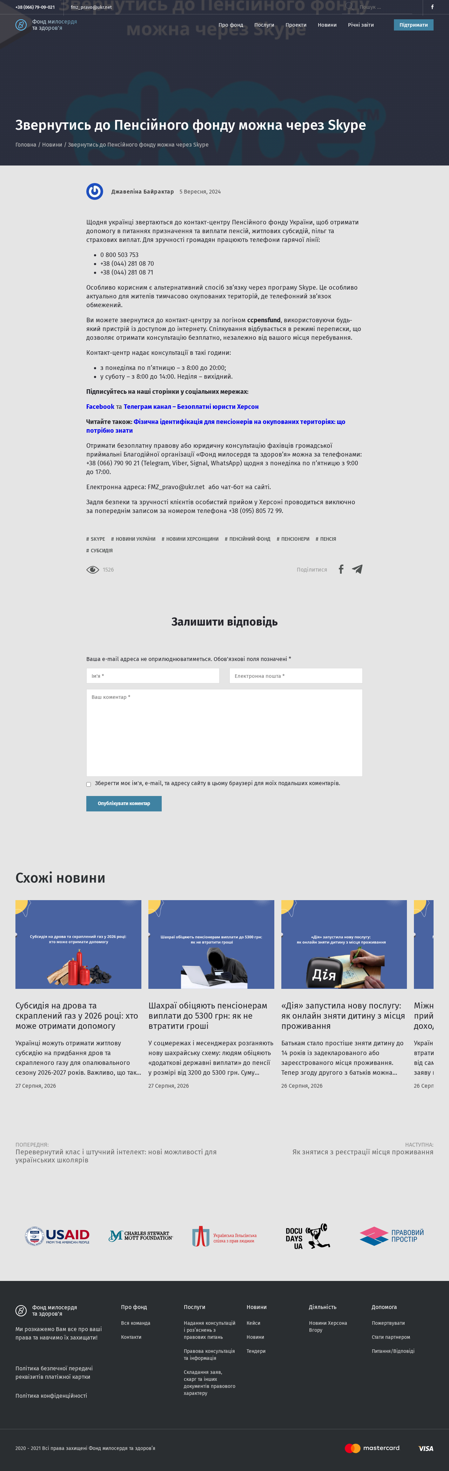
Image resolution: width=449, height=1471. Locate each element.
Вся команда (135, 1323)
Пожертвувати (388, 1323)
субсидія (102, 551)
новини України (135, 539)
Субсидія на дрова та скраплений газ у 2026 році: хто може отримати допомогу (76, 1016)
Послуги (264, 25)
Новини (327, 25)
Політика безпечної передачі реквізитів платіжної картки (54, 1372)
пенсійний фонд (249, 539)
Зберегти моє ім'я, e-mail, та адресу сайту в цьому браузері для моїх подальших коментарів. (217, 783)
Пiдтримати (414, 25)
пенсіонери (295, 539)
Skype (98, 539)
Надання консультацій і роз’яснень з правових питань (209, 1330)
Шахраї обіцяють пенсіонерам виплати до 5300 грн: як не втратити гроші (207, 1016)
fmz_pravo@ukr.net (91, 7)
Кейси (253, 1323)
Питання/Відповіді (393, 1351)
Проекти (296, 25)
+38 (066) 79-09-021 (35, 7)
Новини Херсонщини (192, 539)
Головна (25, 144)
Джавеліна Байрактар (143, 191)
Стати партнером (391, 1337)
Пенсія (328, 539)
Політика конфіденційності (51, 1395)
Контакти (131, 1337)
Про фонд (231, 25)
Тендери (256, 1351)
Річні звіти (361, 25)
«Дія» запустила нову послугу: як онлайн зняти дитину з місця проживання (343, 1016)
